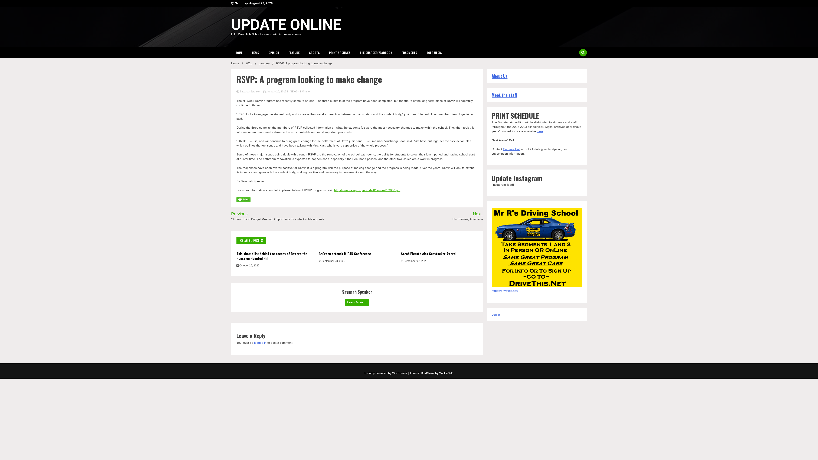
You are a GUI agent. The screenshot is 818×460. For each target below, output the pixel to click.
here (540, 131)
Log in (496, 314)
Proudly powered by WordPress (386, 373)
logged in (260, 342)
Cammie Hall (511, 149)
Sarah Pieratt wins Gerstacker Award (428, 253)
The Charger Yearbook (376, 52)
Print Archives (339, 52)
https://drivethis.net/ (505, 290)
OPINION (273, 52)
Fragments (409, 52)
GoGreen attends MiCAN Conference (345, 253)
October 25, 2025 (249, 265)
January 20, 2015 (276, 91)
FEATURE (294, 52)
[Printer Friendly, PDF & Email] (243, 199)
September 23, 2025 (333, 261)
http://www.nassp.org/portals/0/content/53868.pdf (367, 190)
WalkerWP (446, 373)
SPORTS (314, 52)
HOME (239, 52)
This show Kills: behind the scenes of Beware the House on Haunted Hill (271, 256)
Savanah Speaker (250, 91)
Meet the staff (504, 95)
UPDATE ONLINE (286, 24)
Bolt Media (434, 52)
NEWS (255, 52)
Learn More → (357, 302)
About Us (499, 76)
